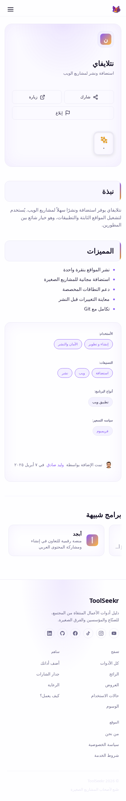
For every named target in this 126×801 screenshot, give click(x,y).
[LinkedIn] (50, 633)
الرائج (114, 674)
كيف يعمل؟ (49, 695)
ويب (82, 373)
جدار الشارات (47, 674)
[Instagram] (101, 633)
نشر (65, 373)
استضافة (102, 373)
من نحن (112, 733)
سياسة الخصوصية (103, 744)
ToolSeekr (104, 600)
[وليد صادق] (109, 464)
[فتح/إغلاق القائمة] (10, 9)
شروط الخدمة (106, 755)
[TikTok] (88, 633)
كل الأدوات (109, 663)
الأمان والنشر (68, 344)
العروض (112, 684)
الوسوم (112, 706)
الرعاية (53, 684)
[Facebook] (75, 633)
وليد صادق (55, 464)
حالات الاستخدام (105, 695)
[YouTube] (114, 633)
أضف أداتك (49, 663)
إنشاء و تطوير (98, 344)
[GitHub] (62, 633)
